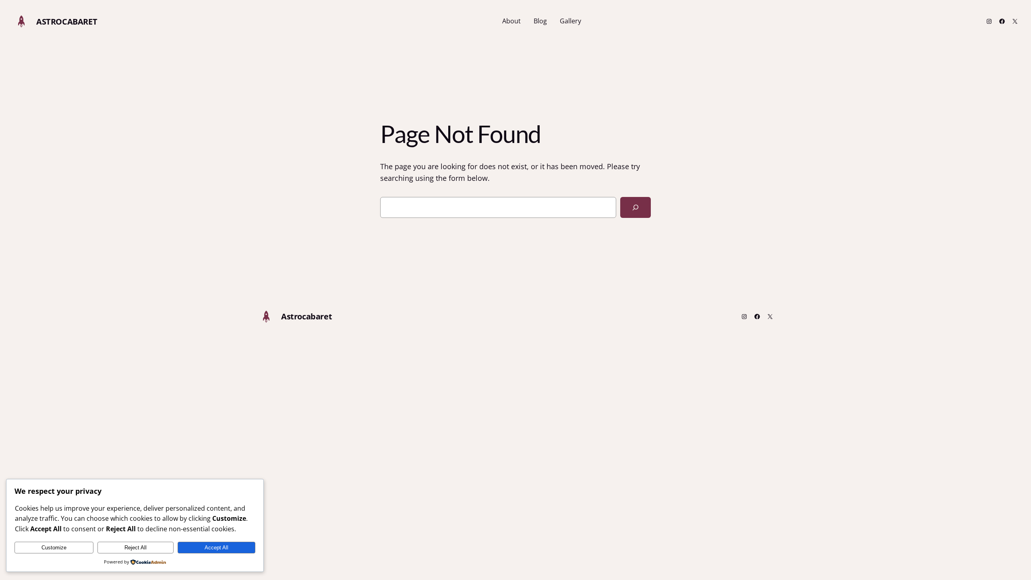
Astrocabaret (66, 21)
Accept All (216, 548)
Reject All (135, 548)
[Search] (635, 207)
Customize (53, 548)
